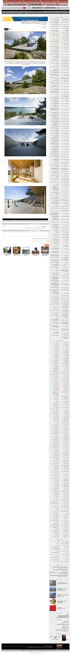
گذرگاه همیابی (59, 607)
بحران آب (66, 229)
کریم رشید (56, 505)
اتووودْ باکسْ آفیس (55, 239)
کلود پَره (56, 509)
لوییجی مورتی (56, 417)
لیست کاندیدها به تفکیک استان (63, 616)
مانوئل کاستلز (56, 432)
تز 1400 (57, 94)
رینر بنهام (66, 533)
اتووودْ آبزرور (56, 206)
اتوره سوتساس (65, 371)
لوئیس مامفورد (55, 405)
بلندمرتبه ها (66, 177)
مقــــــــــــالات (54, 13)
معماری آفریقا (56, 235)
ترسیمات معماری (65, 171)
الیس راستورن (65, 404)
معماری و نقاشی (65, 234)
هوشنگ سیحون (55, 471)
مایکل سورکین (55, 436)
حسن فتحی (66, 496)
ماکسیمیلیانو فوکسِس (54, 433)
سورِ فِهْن (56, 366)
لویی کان (56, 416)
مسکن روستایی (65, 165)
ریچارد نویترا (66, 530)
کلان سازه (66, 51)
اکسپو (67, 204)
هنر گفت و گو (65, 175)
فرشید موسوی (55, 387)
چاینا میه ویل (66, 494)
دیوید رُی (66, 513)
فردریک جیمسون (55, 385)
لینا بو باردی (56, 424)
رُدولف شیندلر (65, 522)
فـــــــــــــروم (60, 13)
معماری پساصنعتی (55, 177)
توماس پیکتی (66, 463)
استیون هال (66, 390)
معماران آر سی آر (55, 444)
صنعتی (67, 559)
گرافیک (67, 149)
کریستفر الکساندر (55, 501)
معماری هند (66, 224)
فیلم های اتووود (55, 275)
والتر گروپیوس (56, 478)
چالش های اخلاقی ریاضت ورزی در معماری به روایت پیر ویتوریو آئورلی (54, 213)
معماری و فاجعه (65, 156)
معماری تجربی (65, 119)
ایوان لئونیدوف (65, 417)
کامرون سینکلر (55, 499)
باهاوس (67, 273)
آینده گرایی (66, 56)
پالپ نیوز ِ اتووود (65, 227)
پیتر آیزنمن (66, 445)
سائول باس (56, 353)
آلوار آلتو (66, 353)
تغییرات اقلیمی (65, 94)
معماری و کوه (65, 300)
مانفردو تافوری (55, 430)
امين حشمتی (59, 596)
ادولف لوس (66, 382)
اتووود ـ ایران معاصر (64, 179)
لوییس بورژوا (56, 419)
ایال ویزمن (66, 414)
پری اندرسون (65, 442)
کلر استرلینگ (56, 507)
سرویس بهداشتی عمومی (54, 557)
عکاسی (67, 138)
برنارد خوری (66, 425)
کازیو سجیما (56, 494)
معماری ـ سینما (65, 130)
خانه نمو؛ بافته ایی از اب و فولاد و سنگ (26, 254)
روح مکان (66, 54)
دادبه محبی (43, 226)
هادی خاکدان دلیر (37, 24)
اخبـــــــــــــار (11, 13)
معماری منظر (66, 58)
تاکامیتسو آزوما (65, 461)
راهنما (6, 10)
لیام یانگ (56, 422)
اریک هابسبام (66, 387)
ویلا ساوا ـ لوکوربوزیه (55, 35)
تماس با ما (21, 10)
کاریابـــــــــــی (17, 13)
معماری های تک (65, 143)
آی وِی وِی (66, 366)
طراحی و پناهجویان (55, 126)
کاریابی (67, 614)
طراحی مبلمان (65, 154)
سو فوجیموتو (56, 363)
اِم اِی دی (66, 405)
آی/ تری (66, 368)
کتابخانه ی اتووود (65, 121)
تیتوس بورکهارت (65, 466)
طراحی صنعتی (65, 65)
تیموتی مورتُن (66, 468)
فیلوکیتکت (66, 213)
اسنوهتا (66, 394)
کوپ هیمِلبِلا (56, 518)
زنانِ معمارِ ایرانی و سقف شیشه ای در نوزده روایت (65, 315)
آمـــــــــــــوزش (41, 13)
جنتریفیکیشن (56, 96)
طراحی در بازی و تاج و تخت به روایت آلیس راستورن (54, 144)
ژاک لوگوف (56, 350)
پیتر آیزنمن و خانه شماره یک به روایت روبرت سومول (54, 326)
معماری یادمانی (65, 86)
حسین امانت (66, 497)
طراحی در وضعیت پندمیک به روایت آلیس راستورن (64, 270)
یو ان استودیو (56, 530)
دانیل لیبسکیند (65, 505)
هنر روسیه (66, 262)
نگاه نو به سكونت (65, 37)
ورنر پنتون (56, 480)
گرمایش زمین (66, 109)
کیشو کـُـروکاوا (56, 527)
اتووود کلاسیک (65, 115)
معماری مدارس (55, 237)
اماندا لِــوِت (66, 409)
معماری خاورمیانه (55, 26)
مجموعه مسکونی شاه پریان (61, 582)
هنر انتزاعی (66, 146)
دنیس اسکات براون (65, 507)
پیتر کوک (66, 450)
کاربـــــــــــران (29, 13)
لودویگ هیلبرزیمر (55, 411)
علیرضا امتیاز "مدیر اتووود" (61, 583)
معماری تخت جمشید (55, 81)
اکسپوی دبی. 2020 (55, 210)
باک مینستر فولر (65, 422)
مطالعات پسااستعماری (54, 303)
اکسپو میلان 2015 (65, 298)
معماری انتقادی (65, 126)
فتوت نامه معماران (65, 627)
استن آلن (66, 388)
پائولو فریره (66, 436)
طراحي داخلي (65, 24)
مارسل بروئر (56, 427)
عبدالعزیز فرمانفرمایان (54, 374)
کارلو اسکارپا (56, 491)
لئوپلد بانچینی (56, 399)
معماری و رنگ (65, 239)
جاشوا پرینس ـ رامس (64, 471)
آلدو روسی (66, 350)
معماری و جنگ (56, 44)
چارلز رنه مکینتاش (65, 491)
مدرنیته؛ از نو (66, 188)
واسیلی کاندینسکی (55, 475)
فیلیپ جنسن (56, 390)
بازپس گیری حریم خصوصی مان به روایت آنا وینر (54, 249)
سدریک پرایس (56, 361)
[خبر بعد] (36, 219)
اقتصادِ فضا (66, 128)
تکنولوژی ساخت (65, 30)
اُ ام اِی (67, 369)
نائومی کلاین (56, 453)
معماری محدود (65, 103)
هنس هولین (56, 469)
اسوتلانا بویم (66, 397)
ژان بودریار (56, 345)
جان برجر (66, 473)
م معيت (58, 602)
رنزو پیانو (66, 527)
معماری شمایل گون (65, 74)
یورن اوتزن (56, 533)
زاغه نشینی (66, 241)
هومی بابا (56, 473)
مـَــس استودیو (55, 442)
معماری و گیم (66, 267)
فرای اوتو (56, 382)
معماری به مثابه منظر (54, 310)
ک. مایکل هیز (56, 489)
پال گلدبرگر (66, 439)
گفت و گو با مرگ (65, 208)
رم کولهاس (66, 525)
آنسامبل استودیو (65, 363)
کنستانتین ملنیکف (55, 515)
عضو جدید (34, 238)
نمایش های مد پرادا (55, 300)
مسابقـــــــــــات (35, 13)
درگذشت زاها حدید (65, 277)
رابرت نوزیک (66, 518)
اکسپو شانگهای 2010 (64, 289)
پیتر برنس (66, 447)
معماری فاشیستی (65, 197)
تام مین (67, 458)
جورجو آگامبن (65, 480)
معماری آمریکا (65, 287)
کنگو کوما (56, 516)
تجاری (58, 561)
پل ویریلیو (66, 444)
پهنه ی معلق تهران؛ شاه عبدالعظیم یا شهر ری (60, 569)
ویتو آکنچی (56, 486)
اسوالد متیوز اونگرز (65, 396)
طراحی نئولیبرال (65, 89)
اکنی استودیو (56, 190)
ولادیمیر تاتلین (56, 481)
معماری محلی (66, 112)
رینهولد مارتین (65, 535)
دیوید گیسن (66, 515)
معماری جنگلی (65, 202)
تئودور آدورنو (66, 455)
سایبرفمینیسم (56, 241)
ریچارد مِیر (66, 528)
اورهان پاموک (66, 411)
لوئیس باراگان (56, 404)
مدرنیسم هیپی (56, 234)
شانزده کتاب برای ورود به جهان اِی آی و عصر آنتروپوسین (64, 323)
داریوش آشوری (65, 501)
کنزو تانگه (56, 513)
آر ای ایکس (66, 342)
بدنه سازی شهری (65, 123)
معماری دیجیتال (65, 222)
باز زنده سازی (66, 81)
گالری (58, 541)
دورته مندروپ (66, 509)
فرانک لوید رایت (55, 380)
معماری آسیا (66, 185)
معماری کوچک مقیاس (64, 181)
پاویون (67, 546)
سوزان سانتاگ (56, 368)
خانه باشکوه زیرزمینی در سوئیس (7, 254)
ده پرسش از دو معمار (54, 179)
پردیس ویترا (66, 332)
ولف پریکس (56, 483)
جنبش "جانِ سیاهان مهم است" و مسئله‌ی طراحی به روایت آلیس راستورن (54, 109)
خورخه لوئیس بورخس (64, 499)
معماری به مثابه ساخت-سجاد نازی (62, 624)
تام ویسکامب (66, 460)
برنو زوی (66, 427)
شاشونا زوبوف (56, 369)
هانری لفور (56, 460)
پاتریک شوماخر (65, 437)
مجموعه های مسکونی (55, 552)
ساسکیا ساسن (56, 355)
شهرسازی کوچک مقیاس (54, 83)
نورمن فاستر (56, 455)
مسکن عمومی (65, 151)
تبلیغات (3, 10)
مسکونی (66, 541)
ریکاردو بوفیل (66, 536)
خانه (29, 10)
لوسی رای (56, 414)
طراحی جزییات (65, 302)
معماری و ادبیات (65, 252)
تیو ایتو (67, 469)
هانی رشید (56, 461)
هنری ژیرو (56, 466)
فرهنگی (66, 545)
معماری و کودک (55, 302)
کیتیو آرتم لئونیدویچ (55, 525)
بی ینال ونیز (56, 58)
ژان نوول (56, 347)
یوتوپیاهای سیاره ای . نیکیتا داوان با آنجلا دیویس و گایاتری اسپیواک (54, 278)
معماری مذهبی (65, 195)
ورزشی (57, 545)
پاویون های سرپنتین (65, 295)
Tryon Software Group (38, 653)
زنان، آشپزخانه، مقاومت (54, 181)
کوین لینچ (56, 522)
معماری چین (66, 190)
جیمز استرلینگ (65, 486)
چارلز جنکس (66, 489)
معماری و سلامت (65, 275)
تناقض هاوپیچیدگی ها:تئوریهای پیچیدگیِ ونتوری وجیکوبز (55, 188)
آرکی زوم (66, 347)
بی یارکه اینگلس (65, 432)
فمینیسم (56, 65)
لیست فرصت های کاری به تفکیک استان (61, 617)
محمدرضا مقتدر (55, 439)
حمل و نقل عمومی (56, 546)
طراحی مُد (66, 232)
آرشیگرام (66, 345)
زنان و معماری (65, 133)
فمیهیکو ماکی (56, 388)
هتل (58, 543)
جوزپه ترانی (66, 481)
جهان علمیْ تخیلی (65, 219)
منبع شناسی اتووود (55, 163)
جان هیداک (66, 475)
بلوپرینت (57, 204)
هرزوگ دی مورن (55, 463)
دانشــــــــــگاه (48, 13)
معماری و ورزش (55, 306)
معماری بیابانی (65, 248)
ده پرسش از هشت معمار (54, 329)
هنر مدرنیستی (65, 83)
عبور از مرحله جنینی (55, 119)
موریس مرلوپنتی (55, 447)
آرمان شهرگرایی (65, 63)
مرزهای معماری (65, 35)
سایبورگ (57, 184)
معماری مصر (56, 162)
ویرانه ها (66, 184)
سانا (57, 358)
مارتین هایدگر (56, 425)
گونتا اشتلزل (56, 397)
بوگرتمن (66, 430)
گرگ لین (56, 396)
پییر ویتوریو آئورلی (65, 453)
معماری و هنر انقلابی (64, 216)
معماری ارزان (66, 96)
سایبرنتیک (56, 229)
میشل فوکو (56, 452)
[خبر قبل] (13, 219)
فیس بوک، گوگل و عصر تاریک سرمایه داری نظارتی (54, 293)
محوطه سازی (66, 117)
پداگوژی (66, 235)
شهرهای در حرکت (55, 28)
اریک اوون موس (65, 385)
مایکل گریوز (56, 437)
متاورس (57, 232)
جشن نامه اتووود (65, 308)
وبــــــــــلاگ (5, 13)
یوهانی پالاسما (56, 536)
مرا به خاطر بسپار (44, 243)
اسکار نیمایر (66, 399)
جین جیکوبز (66, 488)
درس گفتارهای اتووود (55, 60)
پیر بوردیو (66, 452)
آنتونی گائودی (65, 358)
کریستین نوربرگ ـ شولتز (54, 503)
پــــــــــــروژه (66, 13)
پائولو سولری (66, 434)
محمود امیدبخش (60, 590)
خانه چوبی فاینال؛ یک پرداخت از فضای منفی (16, 254)
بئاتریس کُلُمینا (65, 419)
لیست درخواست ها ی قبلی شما (63, 615)
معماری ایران (66, 173)
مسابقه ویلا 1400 (55, 171)
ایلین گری (66, 416)
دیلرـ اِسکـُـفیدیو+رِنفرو (64, 511)
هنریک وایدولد (56, 468)
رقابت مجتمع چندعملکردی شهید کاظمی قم (55, 159)
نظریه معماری (65, 26)
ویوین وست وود (55, 488)
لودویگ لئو (56, 407)
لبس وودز (56, 402)
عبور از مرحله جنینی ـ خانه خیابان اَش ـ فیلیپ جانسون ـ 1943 (45, 254)
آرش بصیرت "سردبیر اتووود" (62, 568)
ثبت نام (26, 10)
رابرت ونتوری (65, 520)
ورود (46, 650)
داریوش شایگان (65, 503)
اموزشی (66, 557)
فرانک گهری (56, 378)
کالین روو (56, 496)
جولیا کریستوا (65, 483)
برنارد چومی (66, 424)
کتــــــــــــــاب (23, 13)
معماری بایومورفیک (55, 33)
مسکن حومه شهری (65, 140)
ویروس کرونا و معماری (64, 210)
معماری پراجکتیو (65, 206)
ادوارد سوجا (66, 378)
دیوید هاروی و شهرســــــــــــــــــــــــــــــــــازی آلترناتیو (58, 572)
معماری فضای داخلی (64, 159)
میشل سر (56, 450)
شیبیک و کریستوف (55, 371)
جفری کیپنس (66, 478)
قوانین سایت (11, 10)
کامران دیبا (56, 497)
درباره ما (16, 10)
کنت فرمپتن (56, 511)
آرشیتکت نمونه (65, 621)
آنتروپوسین (66, 243)
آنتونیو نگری (66, 361)
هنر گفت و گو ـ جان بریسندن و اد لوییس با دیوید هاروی (58, 575)
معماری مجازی (65, 293)
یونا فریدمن (56, 535)
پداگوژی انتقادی (65, 326)
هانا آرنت (56, 458)
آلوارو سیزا (66, 355)
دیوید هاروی (66, 516)
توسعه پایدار (66, 69)
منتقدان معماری (65, 72)
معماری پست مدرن (65, 100)
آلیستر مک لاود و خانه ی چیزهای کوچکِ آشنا (35, 254)
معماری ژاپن (66, 163)
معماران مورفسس (55, 445)
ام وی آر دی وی (65, 407)
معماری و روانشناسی (64, 237)
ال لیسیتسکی (66, 402)
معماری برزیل (56, 308)
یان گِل (57, 528)
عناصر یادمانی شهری (55, 559)
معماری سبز (66, 92)
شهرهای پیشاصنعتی (55, 296)
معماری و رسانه (65, 162)
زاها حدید (56, 342)
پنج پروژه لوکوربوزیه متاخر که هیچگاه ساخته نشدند (54, 168)
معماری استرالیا (55, 185)
